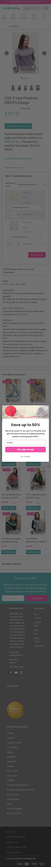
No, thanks (25, 456)
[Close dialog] (46, 408)
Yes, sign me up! (25, 449)
